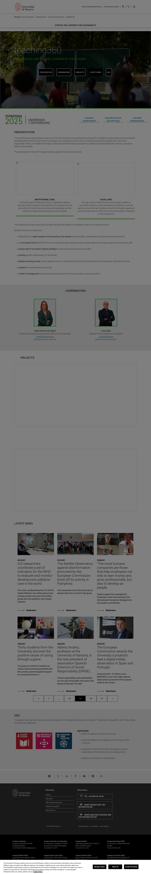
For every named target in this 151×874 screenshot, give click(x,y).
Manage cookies (99, 867)
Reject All (115, 867)
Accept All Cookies (131, 867)
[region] (75, 867)
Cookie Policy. (37, 872)
